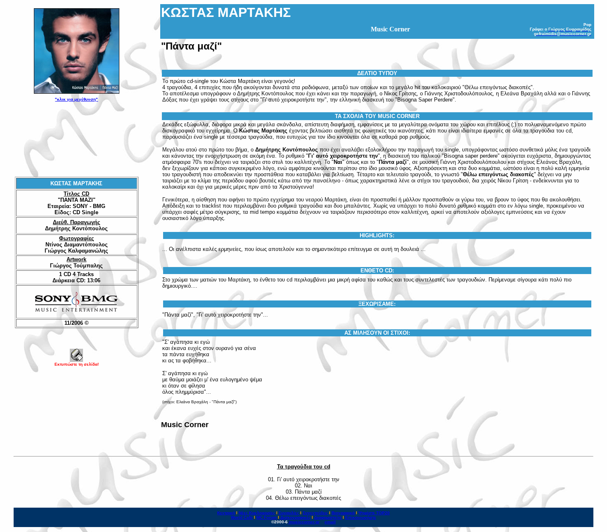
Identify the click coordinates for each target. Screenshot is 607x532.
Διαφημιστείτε (327, 517)
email (330, 522)
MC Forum (266, 517)
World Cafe (242, 517)
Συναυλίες (289, 513)
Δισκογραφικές (295, 517)
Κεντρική (226, 513)
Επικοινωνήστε (360, 517)
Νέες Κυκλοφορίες (257, 513)
